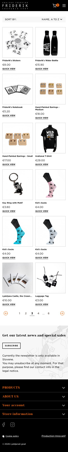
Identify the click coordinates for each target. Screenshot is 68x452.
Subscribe (11, 345)
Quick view (8, 69)
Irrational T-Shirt (43, 156)
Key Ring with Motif (12, 203)
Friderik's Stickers (11, 60)
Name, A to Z (50, 19)
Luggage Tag (42, 296)
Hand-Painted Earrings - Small (17, 156)
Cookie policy (12, 436)
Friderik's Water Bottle (46, 60)
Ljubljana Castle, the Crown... (17, 296)
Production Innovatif (54, 436)
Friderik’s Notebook (12, 107)
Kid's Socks (41, 203)
